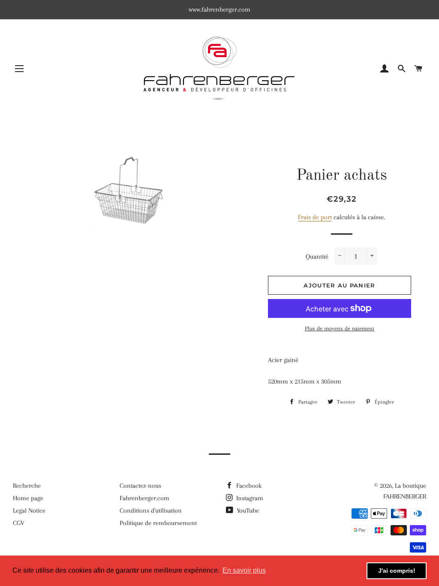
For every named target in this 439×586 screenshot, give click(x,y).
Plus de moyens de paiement (339, 328)
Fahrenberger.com (144, 498)
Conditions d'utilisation (151, 510)
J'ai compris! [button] (396, 570)
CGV (18, 523)
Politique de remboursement (158, 523)
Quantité (317, 256)
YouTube (247, 510)
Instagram (249, 498)
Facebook (248, 485)
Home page (28, 498)
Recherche (27, 485)
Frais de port (315, 217)
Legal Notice (29, 510)
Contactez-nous (140, 485)
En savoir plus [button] (244, 570)
